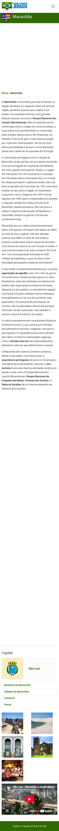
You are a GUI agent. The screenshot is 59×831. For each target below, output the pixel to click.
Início (5, 93)
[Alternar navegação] (53, 6)
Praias (7, 704)
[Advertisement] (29, 57)
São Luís (34, 668)
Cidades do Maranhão (16, 691)
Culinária (9, 698)
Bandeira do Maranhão (17, 685)
